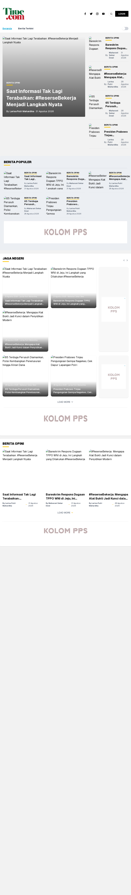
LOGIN (121, 13)
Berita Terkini (25, 28)
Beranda (7, 28)
